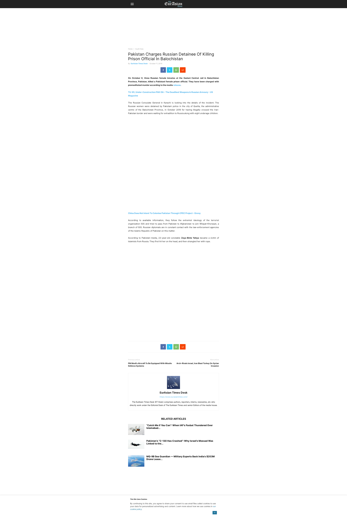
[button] (132, 4)
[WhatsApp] (176, 70)
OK (215, 512)
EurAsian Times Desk (139, 64)
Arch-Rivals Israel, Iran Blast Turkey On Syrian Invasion (197, 364)
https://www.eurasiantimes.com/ (173, 397)
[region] (173, 29)
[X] (169, 70)
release (177, 85)
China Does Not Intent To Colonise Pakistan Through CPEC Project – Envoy (164, 213)
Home (130, 49)
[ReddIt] (183, 70)
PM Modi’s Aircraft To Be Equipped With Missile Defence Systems (150, 364)
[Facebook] (163, 70)
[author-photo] (173, 389)
